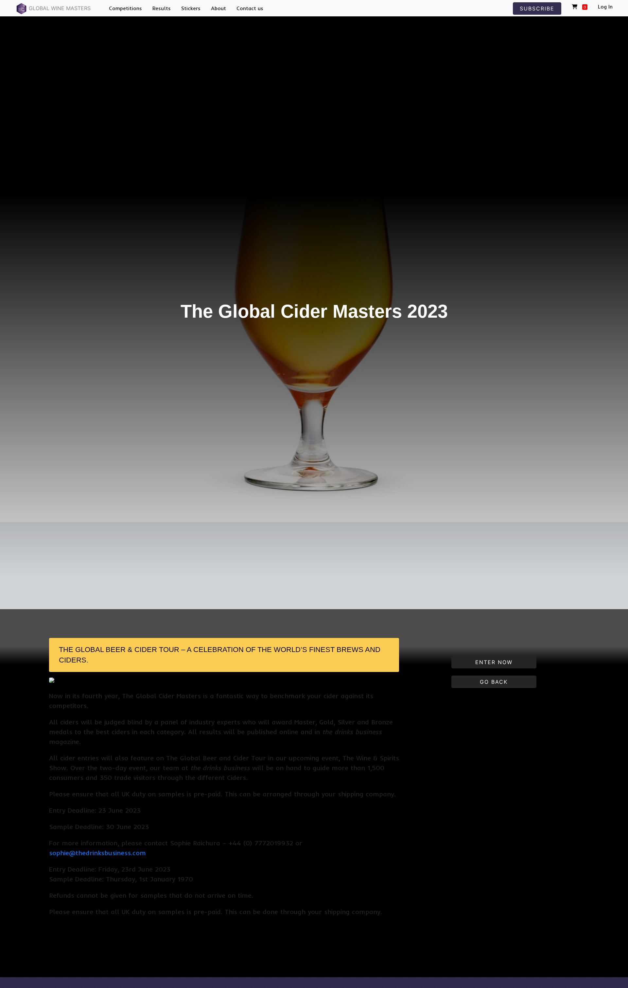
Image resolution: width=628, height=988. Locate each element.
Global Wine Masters (59, 8)
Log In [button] (605, 6)
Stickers (191, 8)
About (218, 8)
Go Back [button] (494, 682)
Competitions (125, 8)
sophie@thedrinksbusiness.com (97, 853)
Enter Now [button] (494, 662)
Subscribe (537, 8)
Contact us (249, 8)
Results (161, 8)
